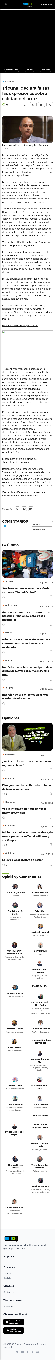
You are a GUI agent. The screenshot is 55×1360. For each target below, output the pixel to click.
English (7, 1278)
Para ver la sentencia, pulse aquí (20, 325)
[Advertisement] (27, 37)
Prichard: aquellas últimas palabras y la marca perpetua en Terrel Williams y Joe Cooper (27, 836)
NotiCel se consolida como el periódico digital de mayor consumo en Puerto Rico (27, 670)
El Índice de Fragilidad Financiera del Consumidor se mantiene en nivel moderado (26, 643)
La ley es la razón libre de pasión (22, 859)
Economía (45, 69)
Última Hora (12, 69)
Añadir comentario (39, 525)
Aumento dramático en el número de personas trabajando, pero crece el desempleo (26, 615)
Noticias (29, 69)
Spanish (7, 1273)
